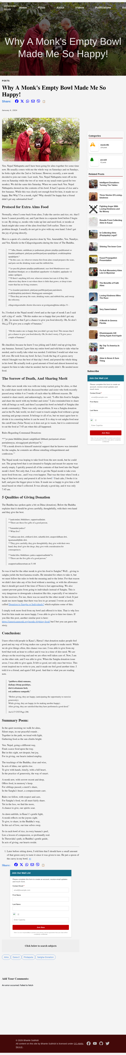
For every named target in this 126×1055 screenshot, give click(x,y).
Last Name (17, 904)
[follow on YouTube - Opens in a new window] (95, 1043)
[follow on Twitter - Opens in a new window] (108, 1043)
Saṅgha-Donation (45, 957)
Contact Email (18, 886)
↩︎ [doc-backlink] (30, 858)
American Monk (10, 7)
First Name (17, 895)
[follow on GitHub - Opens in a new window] (101, 1043)
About (60, 7)
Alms (6, 957)
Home (23, 7)
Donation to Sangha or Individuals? (26, 604)
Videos (79, 7)
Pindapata (28, 957)
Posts (41, 7)
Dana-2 (16, 957)
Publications (103, 7)
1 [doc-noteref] (52, 477)
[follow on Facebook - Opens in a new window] (89, 1043)
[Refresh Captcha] (18, 914)
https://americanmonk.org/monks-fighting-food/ (26, 621)
